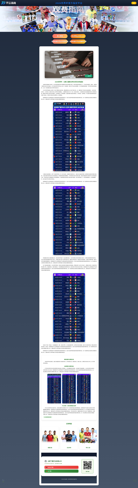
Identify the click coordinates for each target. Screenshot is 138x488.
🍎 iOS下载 (48, 471)
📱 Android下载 (49, 467)
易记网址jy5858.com (78, 36)
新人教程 (60, 36)
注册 (134, 3)
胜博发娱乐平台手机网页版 (60, 41)
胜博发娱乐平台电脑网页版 (78, 41)
